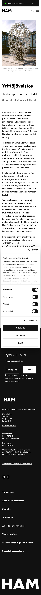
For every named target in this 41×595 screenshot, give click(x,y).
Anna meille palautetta (13, 500)
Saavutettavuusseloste (13, 551)
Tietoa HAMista (9, 534)
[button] (32, 10)
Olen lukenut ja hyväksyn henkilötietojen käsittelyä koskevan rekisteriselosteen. (19, 378)
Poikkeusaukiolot (9, 425)
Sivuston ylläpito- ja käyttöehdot (17, 542)
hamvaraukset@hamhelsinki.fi (15, 454)
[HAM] (7, 10)
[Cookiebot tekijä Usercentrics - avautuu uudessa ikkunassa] (28, 250)
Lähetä (30, 369)
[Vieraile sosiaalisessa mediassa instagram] (3, 477)
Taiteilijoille (7, 517)
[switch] (35, 297)
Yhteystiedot (8, 492)
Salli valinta (20, 335)
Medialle (6, 509)
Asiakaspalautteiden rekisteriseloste (17, 463)
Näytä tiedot (29, 320)
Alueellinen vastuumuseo (14, 525)
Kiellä (20, 343)
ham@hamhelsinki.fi (10, 438)
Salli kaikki (20, 328)
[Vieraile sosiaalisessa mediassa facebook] (8, 477)
